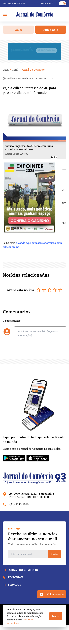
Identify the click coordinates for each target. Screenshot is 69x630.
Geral (15, 69)
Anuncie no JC (47, 3)
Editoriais (15, 577)
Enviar (54, 554)
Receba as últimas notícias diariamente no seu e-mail (32, 536)
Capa (6, 69)
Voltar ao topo (55, 594)
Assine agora (51, 29)
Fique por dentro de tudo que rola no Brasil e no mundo (34, 439)
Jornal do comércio (23, 570)
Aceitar (56, 616)
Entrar (18, 29)
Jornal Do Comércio (33, 69)
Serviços (14, 584)
